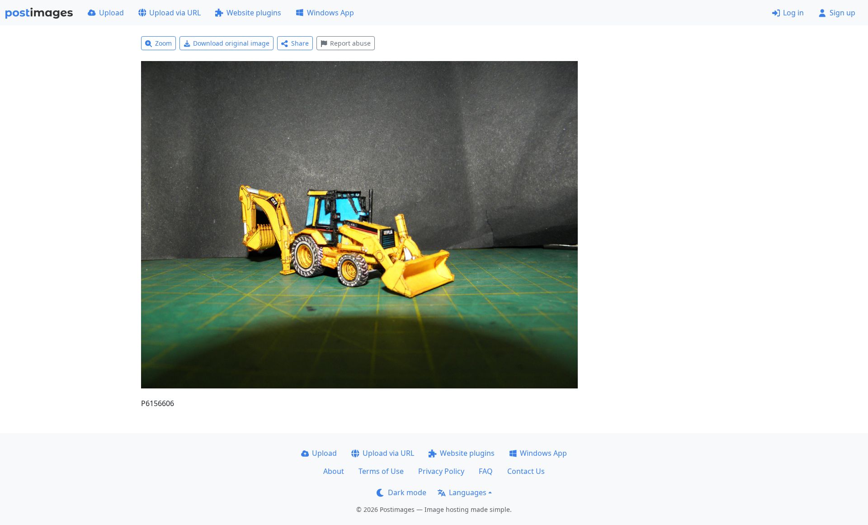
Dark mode (407, 492)
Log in (793, 13)
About (333, 471)
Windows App (330, 13)
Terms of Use (381, 471)
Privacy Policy (441, 471)
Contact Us (526, 471)
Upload (111, 13)
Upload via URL (175, 13)
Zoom (163, 43)
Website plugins (253, 13)
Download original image (231, 43)
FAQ (486, 471)
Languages (467, 492)
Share (300, 43)
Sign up (842, 13)
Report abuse (350, 43)
